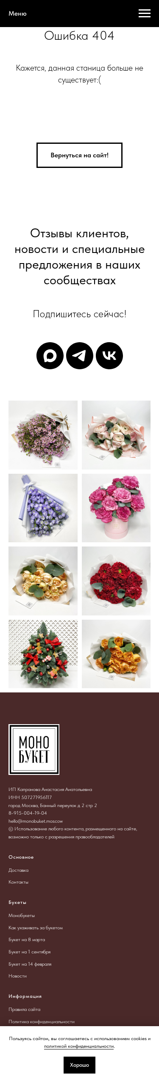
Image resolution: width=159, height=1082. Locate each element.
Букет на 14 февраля (29, 964)
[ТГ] (79, 355)
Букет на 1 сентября (29, 952)
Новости (17, 976)
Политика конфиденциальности (41, 1021)
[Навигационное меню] (145, 13)
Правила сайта (24, 1009)
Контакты (18, 882)
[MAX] (50, 355)
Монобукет (20, 915)
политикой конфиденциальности (79, 1046)
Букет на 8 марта (26, 939)
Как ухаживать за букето (34, 928)
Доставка (18, 870)
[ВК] (109, 355)
